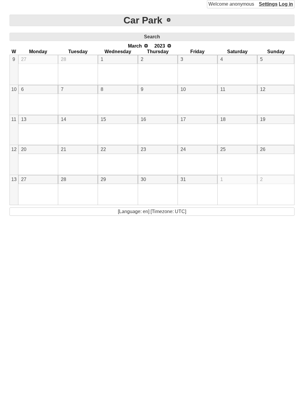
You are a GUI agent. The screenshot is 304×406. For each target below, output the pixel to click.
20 (23, 149)
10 (14, 89)
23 (143, 149)
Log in (286, 4)
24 (183, 149)
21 (63, 149)
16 (143, 119)
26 (262, 149)
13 (23, 119)
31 (183, 179)
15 (103, 119)
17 (183, 119)
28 (63, 59)
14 (63, 119)
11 (222, 89)
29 (103, 179)
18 (223, 119)
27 (23, 59)
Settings (268, 4)
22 (103, 149)
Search (152, 36)
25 (223, 149)
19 (262, 119)
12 (262, 89)
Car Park (143, 20)
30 (143, 179)
